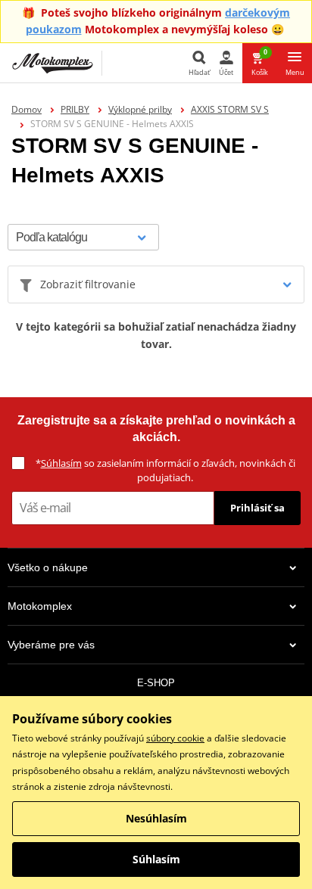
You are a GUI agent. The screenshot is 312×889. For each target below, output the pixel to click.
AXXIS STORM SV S (230, 109)
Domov (26, 109)
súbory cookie (175, 738)
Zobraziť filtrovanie (88, 284)
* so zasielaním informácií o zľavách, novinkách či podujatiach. (165, 470)
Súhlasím (61, 463)
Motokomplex (40, 606)
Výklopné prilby (140, 109)
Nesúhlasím (156, 818)
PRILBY (75, 109)
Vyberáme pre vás (51, 645)
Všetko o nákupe (48, 567)
